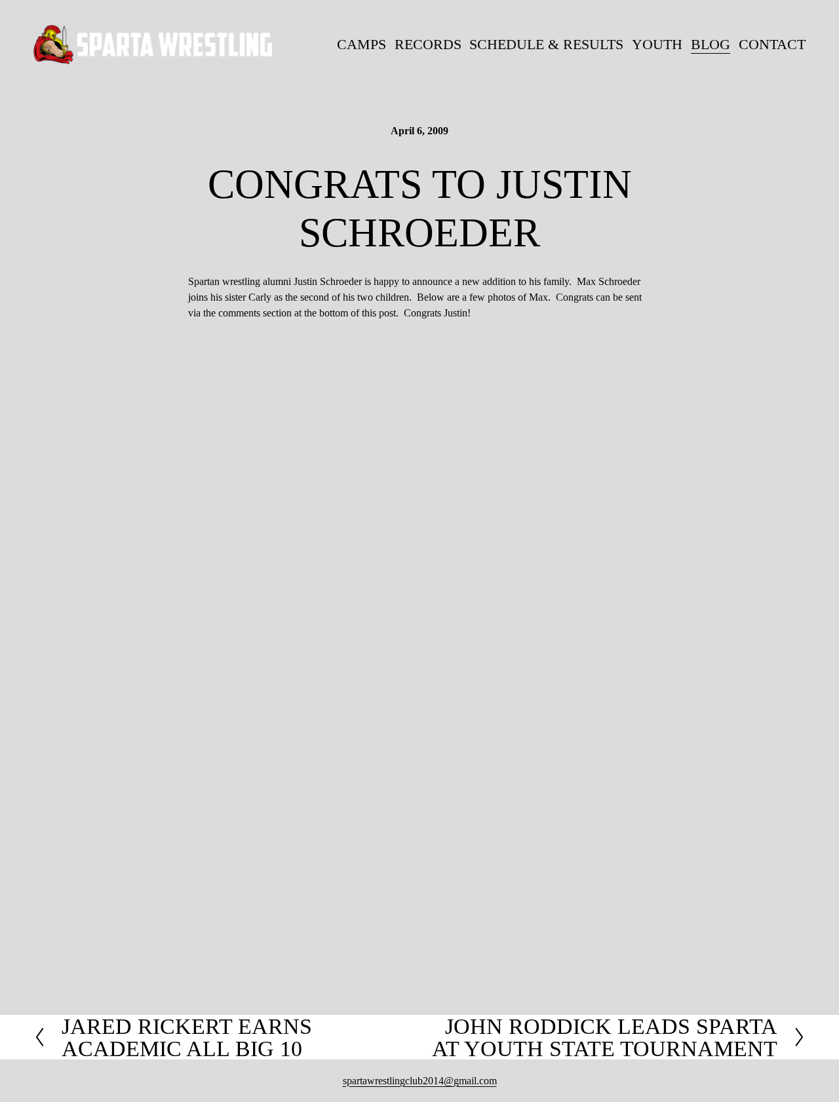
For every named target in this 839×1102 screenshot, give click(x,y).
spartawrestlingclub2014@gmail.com (420, 1080)
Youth (657, 44)
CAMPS (361, 44)
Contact (772, 44)
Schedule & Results (546, 44)
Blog (710, 44)
